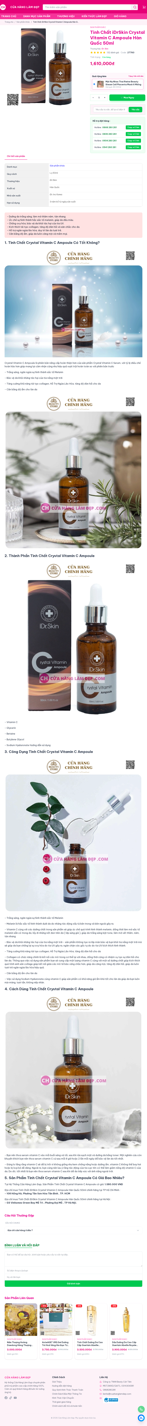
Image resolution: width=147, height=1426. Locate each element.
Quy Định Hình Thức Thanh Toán (67, 1390)
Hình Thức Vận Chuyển (63, 1398)
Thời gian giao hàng (61, 1402)
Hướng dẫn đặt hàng (62, 1386)
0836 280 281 (109, 134)
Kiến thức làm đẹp (94, 16)
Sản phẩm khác (23, 22)
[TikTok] (10, 1397)
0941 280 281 (109, 147)
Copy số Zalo (133, 127)
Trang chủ (8, 16)
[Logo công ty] (111, 1399)
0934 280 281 (109, 140)
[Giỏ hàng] (144, 7)
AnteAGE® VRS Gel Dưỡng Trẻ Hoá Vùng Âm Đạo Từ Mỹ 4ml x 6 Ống (55, 1345)
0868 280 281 (109, 127)
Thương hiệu (66, 16)
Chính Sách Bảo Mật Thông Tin (67, 1394)
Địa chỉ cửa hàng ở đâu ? (20, 1230)
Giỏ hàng (120, 16)
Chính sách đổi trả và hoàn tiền (67, 1406)
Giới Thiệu (57, 1382)
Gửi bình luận (73, 1283)
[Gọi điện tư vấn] (141, 1409)
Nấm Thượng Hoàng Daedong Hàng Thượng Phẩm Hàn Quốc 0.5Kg (19, 1345)
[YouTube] (15, 1397)
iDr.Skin (104, 49)
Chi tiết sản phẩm (16, 156)
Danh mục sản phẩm (36, 16)
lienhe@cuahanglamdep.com (117, 1394)
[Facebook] (6, 1397)
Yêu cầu (135, 109)
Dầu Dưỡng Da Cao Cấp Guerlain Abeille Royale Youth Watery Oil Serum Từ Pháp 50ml (126, 1346)
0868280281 (109, 1390)
